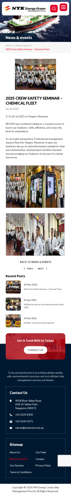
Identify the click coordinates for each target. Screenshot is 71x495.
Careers (40, 459)
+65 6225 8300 (24, 414)
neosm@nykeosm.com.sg (29, 427)
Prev (30, 268)
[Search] (54, 8)
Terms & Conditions (21, 472)
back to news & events (35, 262)
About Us (15, 452)
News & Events (18, 459)
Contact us (35, 349)
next (41, 268)
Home (9, 45)
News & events (22, 45)
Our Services (17, 465)
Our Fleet (41, 452)
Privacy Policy (43, 465)
